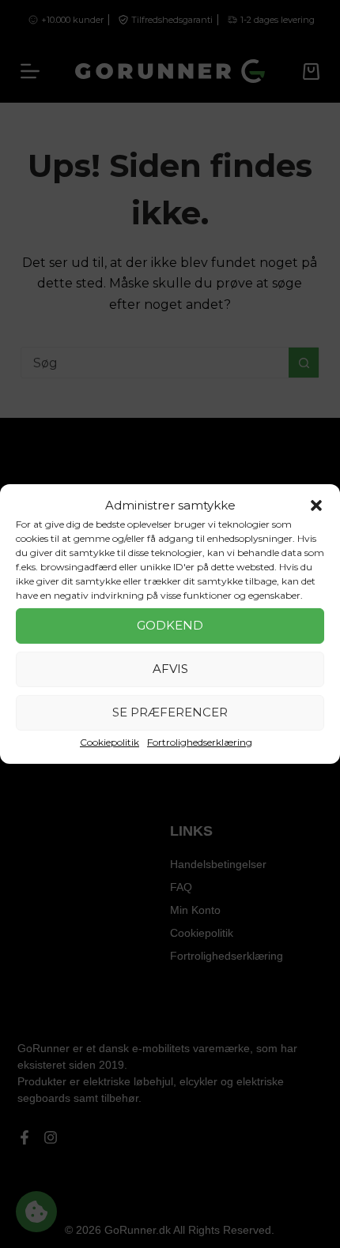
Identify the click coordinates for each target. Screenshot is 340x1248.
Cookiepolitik (109, 742)
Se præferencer (170, 712)
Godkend (170, 625)
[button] (316, 505)
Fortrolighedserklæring (199, 742)
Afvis (170, 668)
